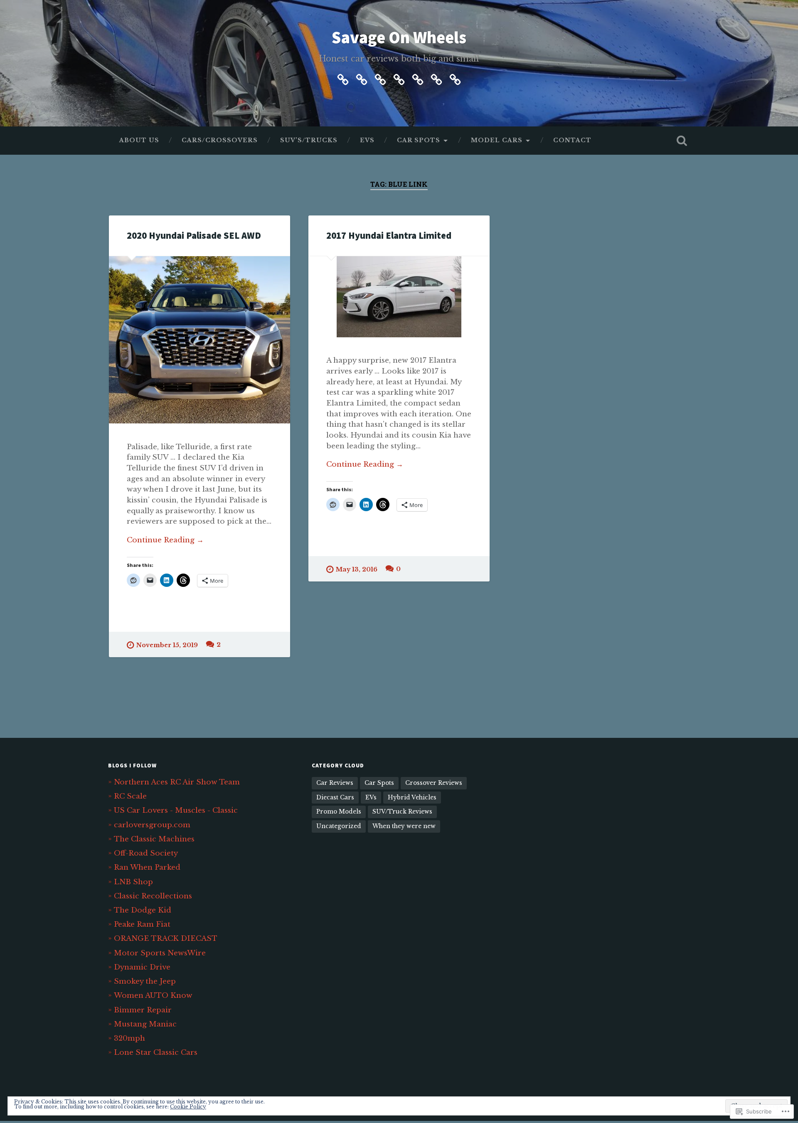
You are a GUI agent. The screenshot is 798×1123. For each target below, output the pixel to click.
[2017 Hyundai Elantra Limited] (399, 296)
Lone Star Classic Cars (155, 1052)
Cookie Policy (188, 1106)
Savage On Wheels (399, 37)
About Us (139, 140)
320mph (129, 1038)
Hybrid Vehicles (412, 797)
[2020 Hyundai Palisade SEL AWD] (199, 339)
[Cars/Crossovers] (361, 78)
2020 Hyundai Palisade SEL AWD (194, 235)
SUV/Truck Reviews (402, 811)
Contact (572, 140)
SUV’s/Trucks (308, 140)
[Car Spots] (417, 78)
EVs (367, 140)
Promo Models (338, 811)
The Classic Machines (154, 838)
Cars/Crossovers (220, 140)
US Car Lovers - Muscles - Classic (176, 810)
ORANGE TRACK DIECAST (165, 938)
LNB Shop (133, 881)
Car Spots (418, 140)
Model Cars (496, 140)
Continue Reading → (165, 539)
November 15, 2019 (167, 645)
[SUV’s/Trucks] (380, 78)
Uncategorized (338, 826)
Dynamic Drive (142, 967)
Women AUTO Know (153, 995)
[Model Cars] (436, 78)
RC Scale (130, 796)
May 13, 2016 (356, 569)
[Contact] (455, 78)
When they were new (404, 826)
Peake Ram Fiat (142, 924)
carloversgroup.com (152, 824)
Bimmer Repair (143, 1009)
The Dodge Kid (142, 910)
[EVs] (399, 78)
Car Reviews (334, 783)
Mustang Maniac (145, 1024)
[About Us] (343, 78)
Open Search (681, 140)
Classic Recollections (153, 895)
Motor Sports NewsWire (160, 952)
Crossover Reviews (433, 783)
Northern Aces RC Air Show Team (177, 782)
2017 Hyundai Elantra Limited (388, 235)
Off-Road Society (146, 853)
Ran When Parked (147, 867)
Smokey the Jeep (145, 981)
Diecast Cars (335, 797)
